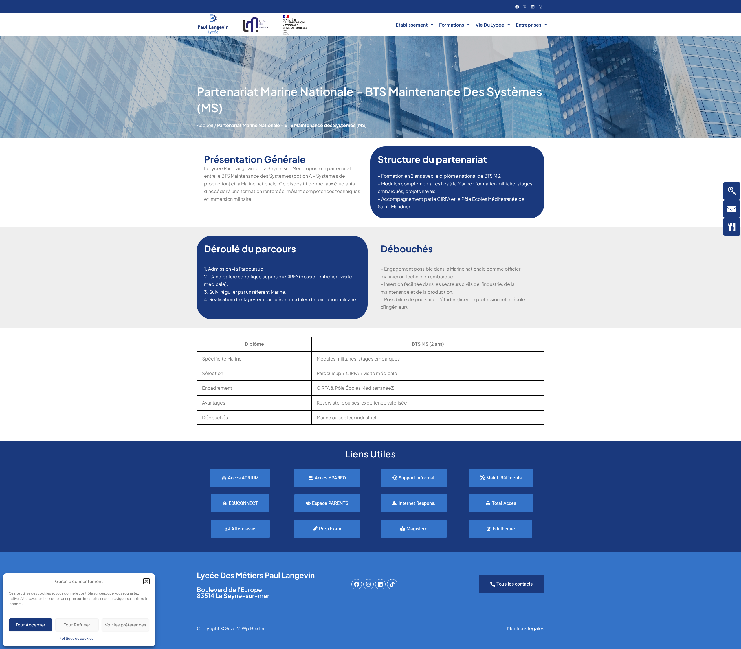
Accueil (205, 125)
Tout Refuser (77, 624)
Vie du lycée (490, 25)
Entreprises (528, 25)
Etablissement (412, 25)
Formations (451, 25)
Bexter (257, 628)
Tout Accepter (30, 624)
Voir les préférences (125, 624)
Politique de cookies (76, 638)
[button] (146, 581)
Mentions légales (525, 628)
